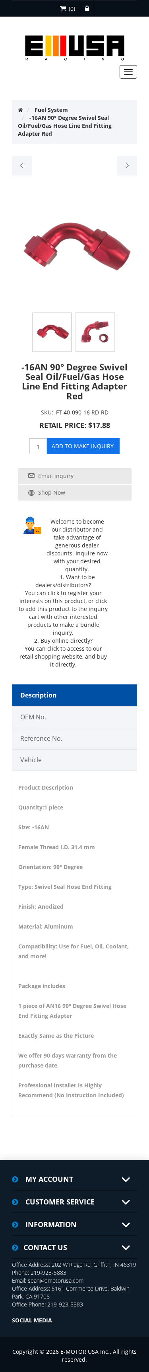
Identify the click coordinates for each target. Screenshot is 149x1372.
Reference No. (41, 738)
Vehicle (31, 759)
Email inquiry (56, 476)
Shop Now (51, 492)
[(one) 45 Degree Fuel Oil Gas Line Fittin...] (22, 165)
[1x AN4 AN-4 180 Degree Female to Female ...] (127, 165)
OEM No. (33, 717)
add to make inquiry (83, 446)
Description (38, 695)
